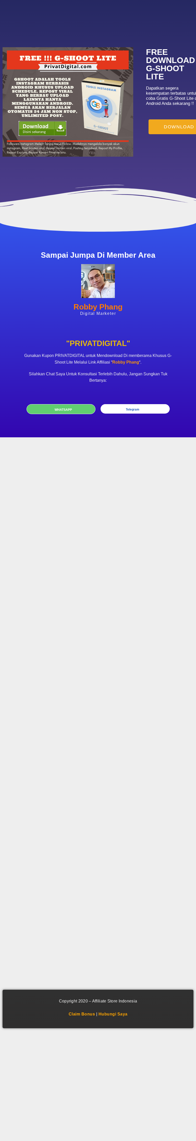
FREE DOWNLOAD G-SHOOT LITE (170, 64)
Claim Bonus (82, 1014)
